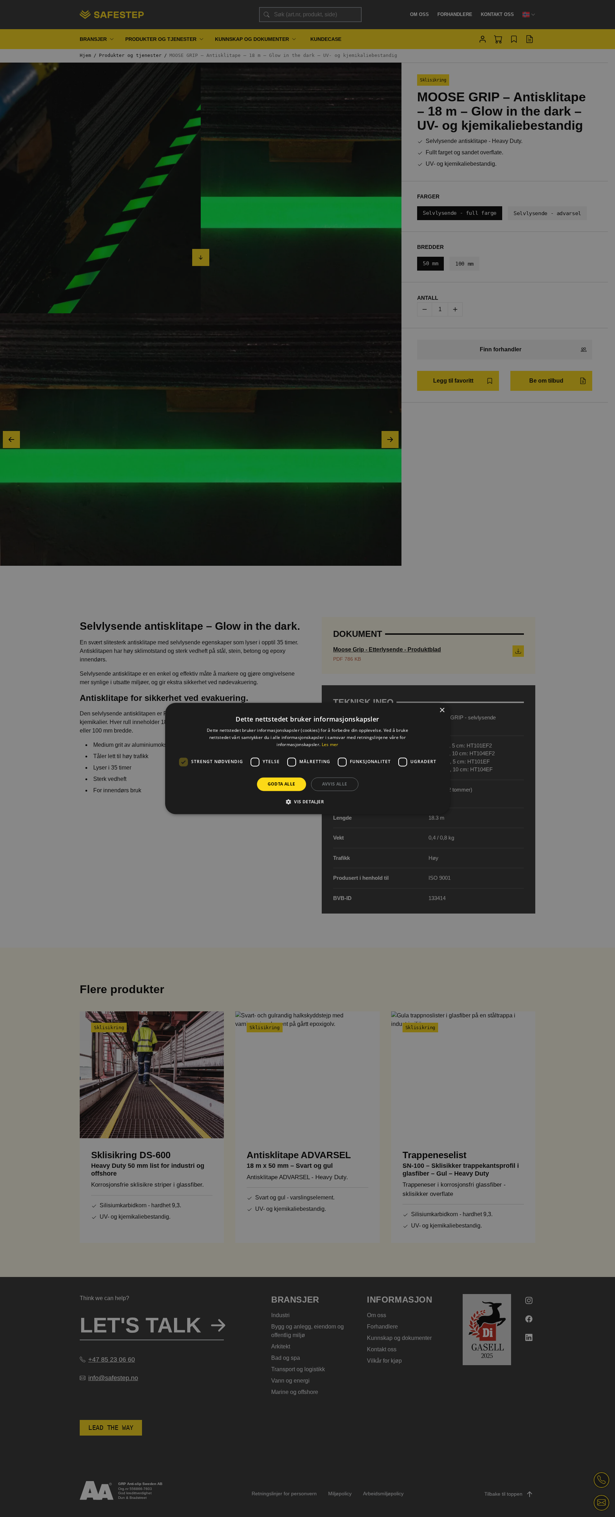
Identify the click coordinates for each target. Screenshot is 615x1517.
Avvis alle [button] (334, 784)
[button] (307, 801)
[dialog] (307, 758)
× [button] (442, 710)
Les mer (330, 744)
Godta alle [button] (281, 784)
